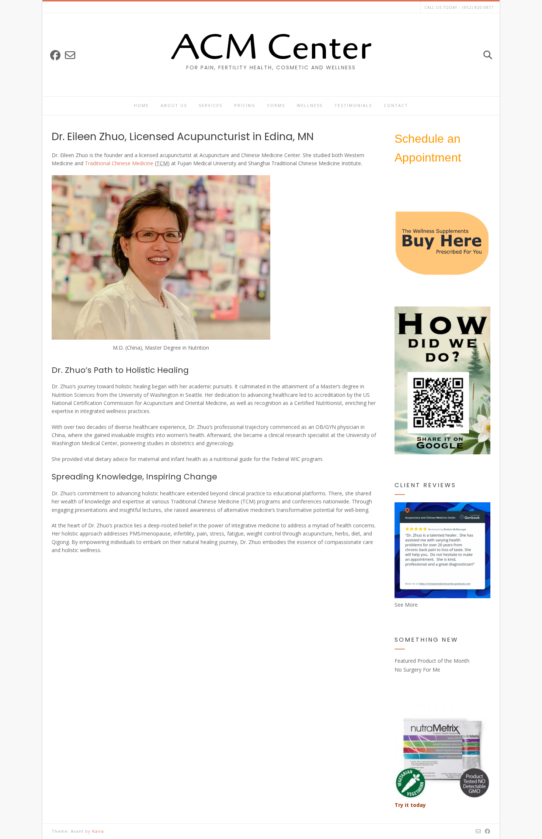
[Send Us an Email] (70, 55)
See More (406, 604)
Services (210, 105)
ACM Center (271, 47)
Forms (276, 105)
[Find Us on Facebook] (55, 55)
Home (141, 105)
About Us (174, 105)
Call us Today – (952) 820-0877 (459, 7)
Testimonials (353, 105)
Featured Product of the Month (432, 660)
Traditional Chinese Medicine (119, 163)
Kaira (98, 831)
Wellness (310, 105)
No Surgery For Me (417, 669)
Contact (396, 105)
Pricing (245, 105)
